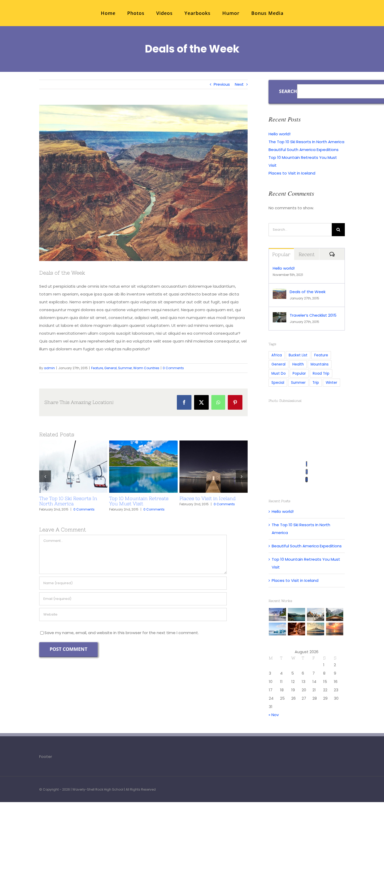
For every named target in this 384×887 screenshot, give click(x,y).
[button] (45, 473)
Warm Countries (146, 368)
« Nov (274, 714)
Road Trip (321, 373)
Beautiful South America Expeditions (304, 149)
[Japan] (316, 629)
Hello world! (279, 134)
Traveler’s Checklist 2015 (204, 466)
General (110, 368)
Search (288, 91)
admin (49, 368)
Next (239, 84)
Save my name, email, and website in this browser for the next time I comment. (121, 627)
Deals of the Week (307, 291)
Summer (125, 368)
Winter (331, 382)
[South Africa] (278, 629)
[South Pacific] (335, 629)
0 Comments (173, 368)
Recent (307, 254)
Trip (315, 382)
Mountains (320, 364)
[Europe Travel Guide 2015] (73, 466)
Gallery (83, 466)
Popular (281, 254)
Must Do (278, 373)
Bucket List (298, 355)
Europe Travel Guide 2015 (64, 466)
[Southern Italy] (316, 614)
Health (298, 364)
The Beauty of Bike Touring (134, 466)
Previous (222, 84)
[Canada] (335, 614)
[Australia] (278, 614)
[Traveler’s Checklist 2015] (213, 466)
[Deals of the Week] (279, 292)
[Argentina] (297, 614)
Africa (276, 355)
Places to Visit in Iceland (292, 173)
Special (277, 382)
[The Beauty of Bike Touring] (143, 466)
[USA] (297, 629)
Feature (97, 368)
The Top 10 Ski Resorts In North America (306, 141)
